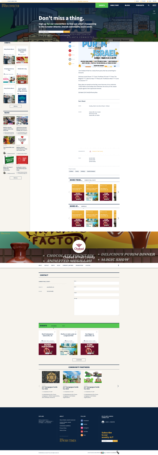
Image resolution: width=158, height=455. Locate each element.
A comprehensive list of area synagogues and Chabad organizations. (70, 396)
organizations (79, 265)
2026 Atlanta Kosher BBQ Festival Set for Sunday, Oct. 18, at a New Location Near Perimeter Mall (21, 130)
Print (73, 59)
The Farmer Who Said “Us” (8, 148)
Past (63, 326)
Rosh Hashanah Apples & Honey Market (22, 50)
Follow (143, 1)
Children (71, 171)
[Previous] (69, 192)
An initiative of (9, 1)
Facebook (86, 420)
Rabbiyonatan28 (11, 153)
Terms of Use (57, 35)
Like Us (137, 1)
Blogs (127, 5)
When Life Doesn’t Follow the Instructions (8, 168)
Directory (114, 5)
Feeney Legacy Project (22, 153)
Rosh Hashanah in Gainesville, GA (77, 189)
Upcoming (54, 326)
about (40, 265)
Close (154, 13)
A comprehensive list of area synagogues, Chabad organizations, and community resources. (51, 396)
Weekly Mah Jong (22, 68)
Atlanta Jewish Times (43, 420)
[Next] (118, 192)
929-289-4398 (50, 291)
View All (16, 106)
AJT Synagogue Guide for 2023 (91, 388)
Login (150, 1)
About (154, 5)
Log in (106, 422)
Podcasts (140, 5)
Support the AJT (49, 421)
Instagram (86, 428)
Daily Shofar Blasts (9, 49)
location (88, 265)
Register (154, 1)
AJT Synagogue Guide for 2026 (49, 388)
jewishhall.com (50, 287)
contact (46, 265)
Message (75, 298)
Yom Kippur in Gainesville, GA (104, 189)
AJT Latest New (48, 422)
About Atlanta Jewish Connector (67, 420)
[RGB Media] (103, 453)
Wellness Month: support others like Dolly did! (8, 129)
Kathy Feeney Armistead (10, 132)
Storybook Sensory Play (9, 69)
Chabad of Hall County (97, 151)
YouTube (86, 431)
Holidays (83, 171)
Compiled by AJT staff (47, 391)
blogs (58, 265)
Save (73, 63)
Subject (75, 292)
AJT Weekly (41, 422)
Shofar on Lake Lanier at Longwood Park (92, 189)
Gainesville (84, 206)
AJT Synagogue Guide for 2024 (70, 388)
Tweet (73, 46)
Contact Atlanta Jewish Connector (65, 422)
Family (77, 171)
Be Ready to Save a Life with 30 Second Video (21, 168)
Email (75, 286)
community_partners (68, 265)
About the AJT (42, 421)
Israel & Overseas (91, 171)
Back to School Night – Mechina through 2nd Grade (22, 90)
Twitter (85, 424)
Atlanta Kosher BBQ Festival (24, 133)
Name (75, 281)
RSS (85, 435)
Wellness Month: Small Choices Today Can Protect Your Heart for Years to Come (21, 150)
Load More (79, 359)
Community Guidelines (65, 425)
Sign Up (67, 32)
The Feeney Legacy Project (10, 133)
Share (73, 41)
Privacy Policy (66, 35)
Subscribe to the (79, 1)
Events (102, 5)
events (53, 265)
